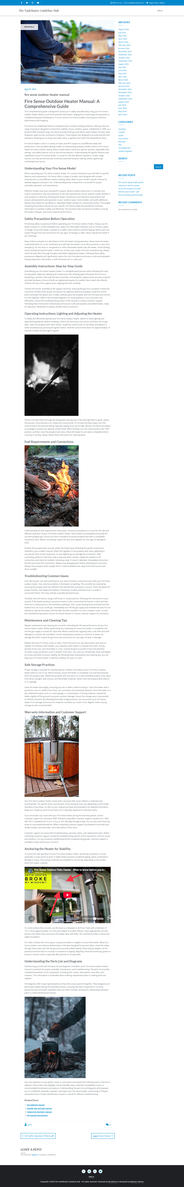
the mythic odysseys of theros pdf (39, 1136)
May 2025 (122, 73)
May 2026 (122, 36)
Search (122, 158)
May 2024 (122, 111)
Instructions (123, 138)
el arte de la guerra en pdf (129, 188)
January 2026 (123, 48)
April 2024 (122, 114)
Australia (122, 129)
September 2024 (125, 99)
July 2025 (122, 67)
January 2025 (123, 86)
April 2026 (122, 39)
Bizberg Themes (137, 1182)
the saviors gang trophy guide (130, 182)
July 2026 (122, 32)
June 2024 (122, 108)
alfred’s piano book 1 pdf (128, 191)
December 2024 (125, 89)
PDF (120, 145)
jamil (29, 1125)
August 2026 (123, 29)
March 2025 (123, 80)
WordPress (112, 1182)
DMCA (91, 1177)
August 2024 (123, 102)
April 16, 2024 (30, 89)
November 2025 (125, 54)
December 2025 (125, 51)
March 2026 (123, 42)
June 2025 (122, 70)
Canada (121, 132)
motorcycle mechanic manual (39, 1112)
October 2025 (124, 58)
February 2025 (124, 83)
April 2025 (122, 76)
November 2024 (125, 92)
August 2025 (123, 64)
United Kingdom (125, 151)
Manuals (122, 141)
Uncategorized (124, 148)
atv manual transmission (37, 1115)
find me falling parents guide (130, 195)
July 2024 (122, 105)
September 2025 (125, 61)
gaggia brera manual (102, 1136)
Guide (120, 135)
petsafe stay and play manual (39, 1108)
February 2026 (124, 45)
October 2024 (124, 95)
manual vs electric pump (128, 185)
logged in (35, 1154)
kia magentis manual (36, 1105)
